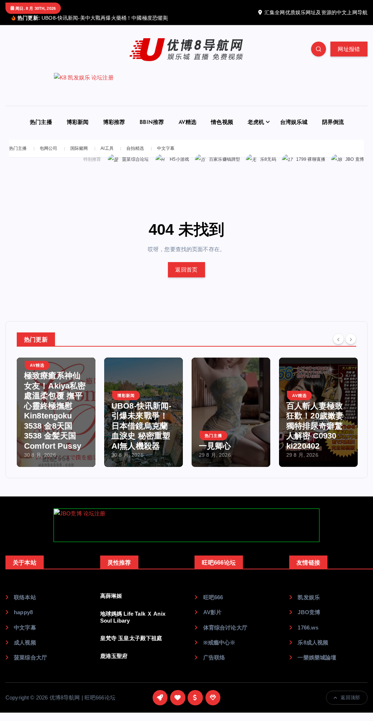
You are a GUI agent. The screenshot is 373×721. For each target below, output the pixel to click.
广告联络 (214, 657)
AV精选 (187, 122)
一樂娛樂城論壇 (317, 657)
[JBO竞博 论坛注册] (186, 525)
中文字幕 (166, 148)
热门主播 (41, 122)
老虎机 (256, 122)
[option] (56, 412)
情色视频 (222, 122)
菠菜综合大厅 (30, 657)
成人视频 (25, 642)
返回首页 (186, 269)
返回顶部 (350, 697)
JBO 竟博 (354, 159)
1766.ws (308, 627)
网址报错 (349, 49)
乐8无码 (268, 159)
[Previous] (338, 338)
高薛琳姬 (111, 596)
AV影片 (212, 612)
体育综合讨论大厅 (225, 627)
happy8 (23, 612)
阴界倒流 (333, 122)
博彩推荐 (114, 122)
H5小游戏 (179, 159)
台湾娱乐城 (294, 122)
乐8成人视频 (313, 642)
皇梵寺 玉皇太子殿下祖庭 (131, 638)
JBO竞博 (309, 612)
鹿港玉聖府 (114, 656)
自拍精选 (135, 148)
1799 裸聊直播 (310, 159)
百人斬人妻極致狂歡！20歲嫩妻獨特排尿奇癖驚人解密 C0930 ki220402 (314, 426)
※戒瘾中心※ (219, 642)
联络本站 (25, 597)
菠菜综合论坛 (135, 159)
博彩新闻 (78, 122)
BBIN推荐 (152, 122)
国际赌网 (79, 148)
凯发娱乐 (309, 597)
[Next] (350, 338)
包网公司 (49, 148)
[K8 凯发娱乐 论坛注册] (186, 89)
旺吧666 (213, 597)
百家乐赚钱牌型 (224, 159)
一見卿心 (215, 446)
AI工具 (107, 148)
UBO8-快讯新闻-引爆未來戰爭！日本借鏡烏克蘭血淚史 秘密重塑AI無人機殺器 (141, 426)
